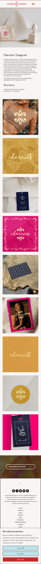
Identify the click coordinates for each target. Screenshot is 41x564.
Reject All (20, 559)
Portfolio (20, 515)
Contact (20, 524)
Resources (20, 520)
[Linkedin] (23, 490)
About (20, 513)
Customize (20, 554)
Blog (20, 527)
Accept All (20, 548)
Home (20, 508)
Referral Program (20, 522)
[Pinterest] (27, 490)
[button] (33, 4)
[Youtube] (20, 490)
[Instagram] (17, 490)
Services (20, 510)
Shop (20, 517)
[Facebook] (13, 490)
